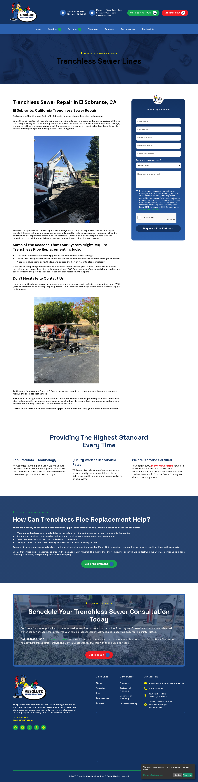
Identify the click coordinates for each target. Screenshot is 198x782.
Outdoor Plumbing (128, 703)
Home (38, 29)
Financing (93, 29)
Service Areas (128, 29)
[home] (30, 12)
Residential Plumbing (125, 689)
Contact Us (148, 29)
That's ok (187, 775)
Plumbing (124, 683)
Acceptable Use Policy (150, 209)
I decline (177, 775)
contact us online (57, 639)
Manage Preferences (153, 775)
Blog (98, 693)
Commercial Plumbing (126, 697)
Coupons (109, 29)
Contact (100, 703)
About (99, 683)
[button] (54, 29)
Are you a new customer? (148, 160)
